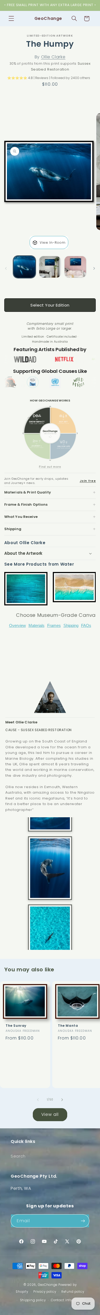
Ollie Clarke (53, 57)
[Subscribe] (83, 1220)
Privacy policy (44, 1292)
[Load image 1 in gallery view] (24, 267)
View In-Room (53, 242)
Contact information (68, 1300)
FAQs (86, 625)
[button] (11, 18)
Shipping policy (33, 1300)
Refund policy (72, 1292)
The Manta (68, 1026)
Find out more (50, 467)
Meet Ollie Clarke (21, 722)
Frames (54, 625)
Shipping (70, 625)
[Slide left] (6, 268)
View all (50, 1114)
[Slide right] (94, 268)
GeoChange (48, 1285)
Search (18, 1156)
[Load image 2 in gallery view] (50, 267)
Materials (37, 625)
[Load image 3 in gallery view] (75, 267)
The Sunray (16, 1026)
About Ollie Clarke (25, 542)
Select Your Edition (50, 305)
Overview (17, 625)
